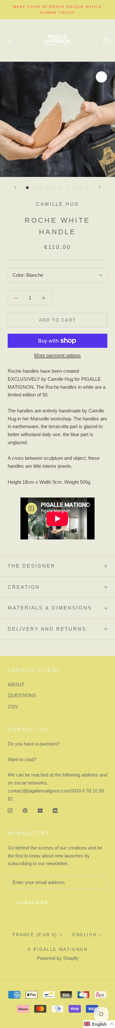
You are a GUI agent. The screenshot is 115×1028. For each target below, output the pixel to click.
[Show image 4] (47, 187)
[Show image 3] (40, 187)
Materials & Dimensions (50, 607)
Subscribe (33, 902)
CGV (13, 706)
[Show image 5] (54, 187)
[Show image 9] (81, 187)
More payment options (57, 355)
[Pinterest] (25, 810)
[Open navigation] (9, 40)
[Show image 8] (74, 187)
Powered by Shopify (58, 958)
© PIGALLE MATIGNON (57, 949)
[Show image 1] (27, 187)
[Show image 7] (67, 187)
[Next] (100, 187)
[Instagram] (10, 810)
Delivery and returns (47, 629)
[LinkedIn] (55, 810)
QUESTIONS (22, 695)
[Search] (95, 41)
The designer (31, 566)
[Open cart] (106, 40)
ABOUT (16, 684)
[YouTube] (40, 810)
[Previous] (15, 187)
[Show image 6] (60, 187)
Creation (24, 587)
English (84, 934)
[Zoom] (101, 77)
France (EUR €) (35, 934)
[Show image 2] (34, 187)
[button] (99, 1024)
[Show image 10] (87, 187)
